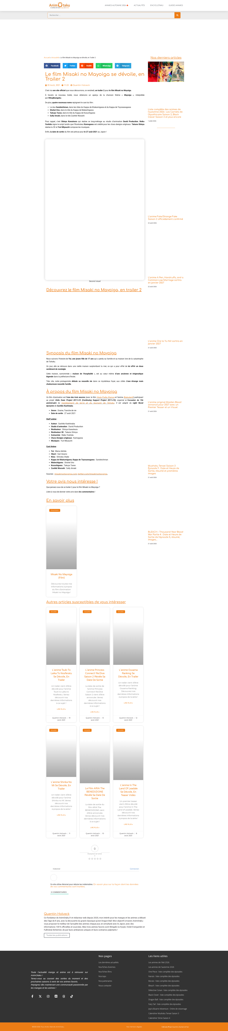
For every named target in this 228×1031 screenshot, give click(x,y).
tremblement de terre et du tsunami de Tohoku (87, 403)
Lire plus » (61, 709)
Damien (181, 1027)
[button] (52, 65)
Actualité (55, 57)
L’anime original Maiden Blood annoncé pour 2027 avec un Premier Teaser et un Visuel (164, 405)
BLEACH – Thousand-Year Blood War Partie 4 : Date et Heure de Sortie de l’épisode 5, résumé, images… (165, 536)
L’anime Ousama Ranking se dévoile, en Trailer (128, 673)
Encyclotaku (156, 5)
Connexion (134, 869)
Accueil (47, 57)
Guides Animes (176, 5)
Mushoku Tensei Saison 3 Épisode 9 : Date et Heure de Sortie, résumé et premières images (163, 470)
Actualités (139, 5)
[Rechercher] (177, 15)
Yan (187, 1027)
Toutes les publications (56, 935)
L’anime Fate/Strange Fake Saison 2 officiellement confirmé (165, 217)
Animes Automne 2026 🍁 (116, 5)
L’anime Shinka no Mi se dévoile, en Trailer (61, 785)
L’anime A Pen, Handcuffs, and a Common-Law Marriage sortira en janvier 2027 (165, 280)
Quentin (175, 1027)
